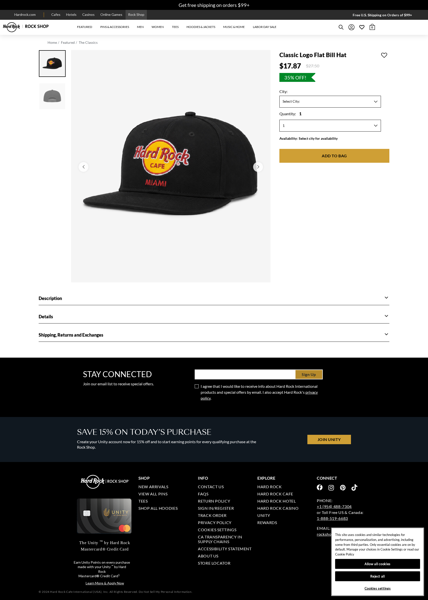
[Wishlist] (362, 27)
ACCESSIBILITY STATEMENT (225, 548)
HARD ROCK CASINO (277, 508)
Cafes (55, 14)
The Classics (88, 42)
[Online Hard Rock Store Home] (26, 27)
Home (52, 42)
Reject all (377, 576)
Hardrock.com (25, 14)
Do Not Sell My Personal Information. (165, 592)
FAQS (203, 493)
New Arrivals (153, 486)
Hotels (71, 14)
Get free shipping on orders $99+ (214, 5)
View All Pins (152, 493)
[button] (84, 27)
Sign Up (309, 374)
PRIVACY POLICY (215, 522)
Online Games (111, 14)
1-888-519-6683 (332, 518)
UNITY (263, 515)
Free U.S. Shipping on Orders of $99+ (382, 15)
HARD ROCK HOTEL (276, 501)
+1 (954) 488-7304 (334, 506)
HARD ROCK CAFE (275, 493)
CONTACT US (211, 486)
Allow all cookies (378, 564)
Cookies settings (217, 529)
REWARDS (267, 522)
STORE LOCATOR (214, 563)
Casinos (88, 14)
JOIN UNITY (329, 439)
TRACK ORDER (212, 515)
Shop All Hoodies (158, 508)
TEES (143, 501)
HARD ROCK (269, 486)
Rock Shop (136, 14)
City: (283, 91)
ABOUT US (208, 556)
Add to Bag (334, 155)
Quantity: (290, 113)
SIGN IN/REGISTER (216, 508)
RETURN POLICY (214, 501)
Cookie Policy (344, 554)
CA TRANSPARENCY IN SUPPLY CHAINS (220, 539)
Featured (68, 42)
